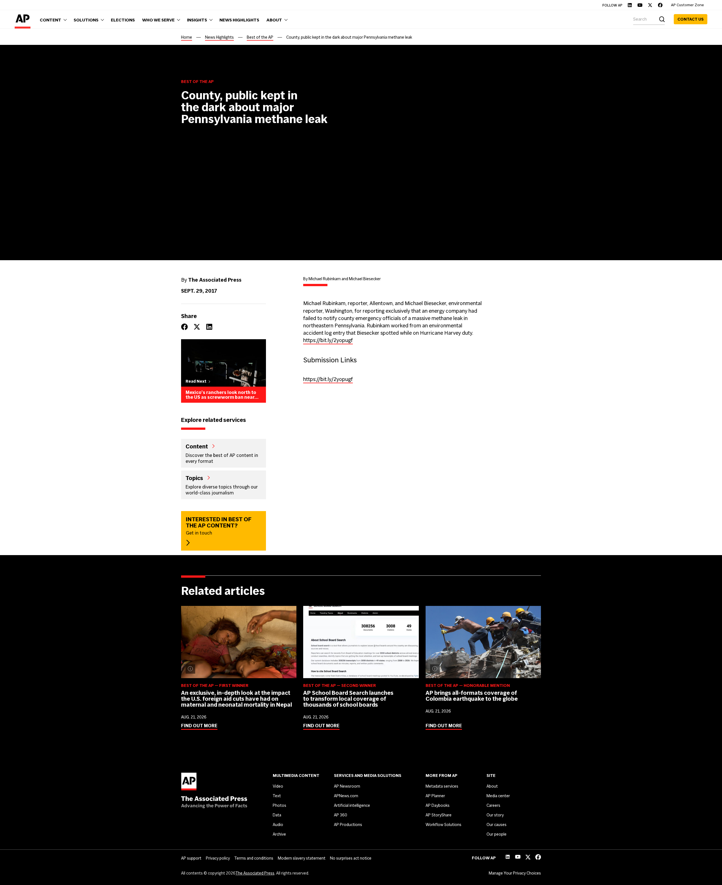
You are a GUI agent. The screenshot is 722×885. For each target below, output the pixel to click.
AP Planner (435, 796)
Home (186, 37)
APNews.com (346, 796)
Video (278, 786)
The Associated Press (254, 873)
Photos (279, 805)
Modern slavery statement (301, 858)
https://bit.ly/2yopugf (328, 340)
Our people (497, 834)
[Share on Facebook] (184, 326)
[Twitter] (650, 5)
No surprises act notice (350, 858)
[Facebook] (660, 5)
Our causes (497, 824)
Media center (498, 796)
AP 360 (340, 815)
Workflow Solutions (443, 824)
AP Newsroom (347, 786)
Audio (278, 824)
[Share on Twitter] (196, 326)
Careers (493, 805)
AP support (191, 858)
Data (277, 815)
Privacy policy (218, 858)
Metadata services (442, 786)
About (492, 786)
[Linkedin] (630, 5)
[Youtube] (640, 5)
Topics (194, 478)
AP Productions (348, 824)
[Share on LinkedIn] (209, 326)
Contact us (690, 19)
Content (197, 446)
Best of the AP (260, 37)
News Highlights (219, 37)
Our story (495, 815)
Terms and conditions (253, 858)
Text (277, 796)
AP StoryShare (439, 815)
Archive (279, 834)
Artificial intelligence (352, 805)
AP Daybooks (438, 805)
